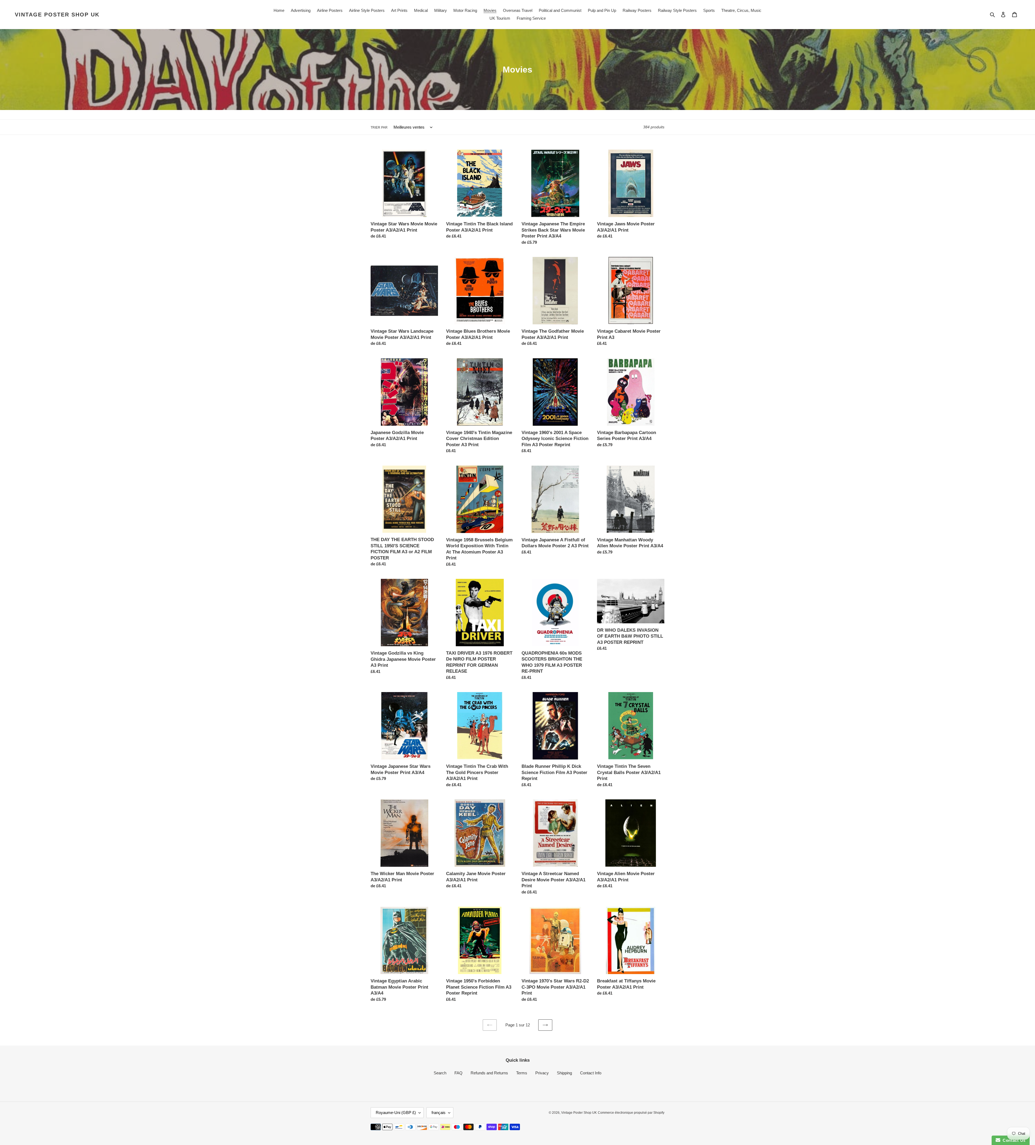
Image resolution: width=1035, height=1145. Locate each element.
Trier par (379, 127)
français (439, 1112)
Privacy (542, 1073)
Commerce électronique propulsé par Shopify (631, 1113)
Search (440, 1073)
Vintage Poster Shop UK (57, 15)
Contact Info (590, 1073)
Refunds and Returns (489, 1073)
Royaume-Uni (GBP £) (396, 1112)
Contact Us (1013, 1140)
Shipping (564, 1073)
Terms (521, 1073)
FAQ (458, 1073)
